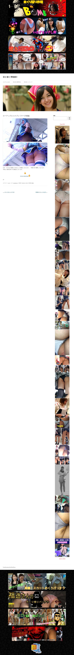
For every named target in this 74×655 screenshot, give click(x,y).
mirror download (24, 176)
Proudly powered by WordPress (9, 567)
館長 (33, 183)
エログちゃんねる (6, 82)
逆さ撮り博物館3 (10, 77)
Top (70, 651)
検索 (54, 115)
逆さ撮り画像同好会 (17, 82)
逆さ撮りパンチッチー (28, 82)
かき (9, 183)
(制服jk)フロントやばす (41, 192)
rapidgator (15, 183)
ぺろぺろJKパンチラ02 (8, 192)
